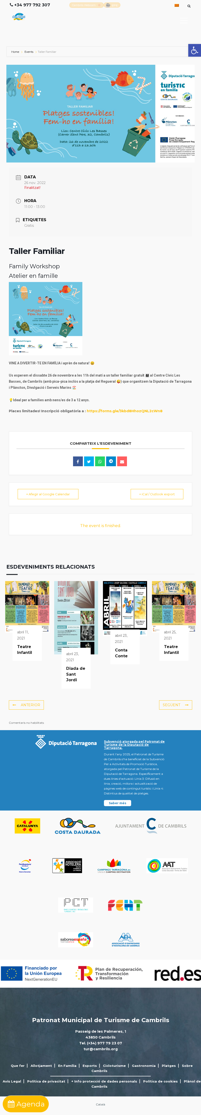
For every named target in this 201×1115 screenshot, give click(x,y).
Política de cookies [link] (160, 1081)
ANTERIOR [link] (30, 705)
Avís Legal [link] (12, 1081)
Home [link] (15, 52)
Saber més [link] (117, 803)
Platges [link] (169, 1066)
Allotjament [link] (41, 1066)
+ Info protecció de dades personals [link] (104, 1081)
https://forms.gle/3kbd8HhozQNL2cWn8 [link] (125, 411)
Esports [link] (90, 1066)
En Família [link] (67, 1066)
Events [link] (29, 52)
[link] (194, 50)
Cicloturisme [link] (114, 1066)
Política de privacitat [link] (46, 1081)
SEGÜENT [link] (171, 705)
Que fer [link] (18, 1066)
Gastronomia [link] (144, 1066)
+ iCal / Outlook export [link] (157, 494)
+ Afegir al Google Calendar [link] (48, 494)
